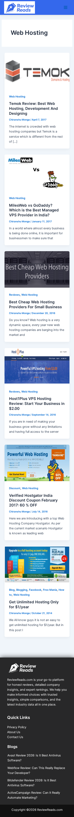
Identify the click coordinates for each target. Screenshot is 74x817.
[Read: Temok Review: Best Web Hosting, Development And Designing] (37, 71)
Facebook (35, 589)
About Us (13, 732)
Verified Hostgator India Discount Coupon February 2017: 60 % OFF (33, 500)
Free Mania (50, 589)
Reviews (14, 294)
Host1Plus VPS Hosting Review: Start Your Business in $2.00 (37, 403)
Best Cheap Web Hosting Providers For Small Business (35, 304)
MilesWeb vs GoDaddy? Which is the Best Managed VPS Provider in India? (34, 210)
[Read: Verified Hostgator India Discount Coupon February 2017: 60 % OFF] (37, 462)
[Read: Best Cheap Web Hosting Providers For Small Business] (37, 269)
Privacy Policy (16, 727)
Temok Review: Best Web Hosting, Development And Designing (33, 108)
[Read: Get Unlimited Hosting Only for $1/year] (37, 564)
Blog (12, 589)
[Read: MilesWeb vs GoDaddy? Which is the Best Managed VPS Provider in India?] (37, 172)
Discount (14, 488)
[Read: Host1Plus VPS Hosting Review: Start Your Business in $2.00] (37, 366)
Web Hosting (17, 96)
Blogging (21, 589)
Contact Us (15, 737)
